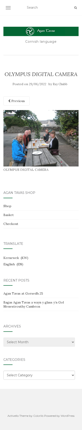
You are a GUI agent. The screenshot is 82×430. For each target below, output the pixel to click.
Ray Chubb (60, 84)
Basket (8, 215)
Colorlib (38, 415)
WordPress (67, 415)
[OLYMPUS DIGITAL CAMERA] (41, 138)
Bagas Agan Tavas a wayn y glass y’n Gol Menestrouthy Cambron (33, 304)
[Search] (75, 7)
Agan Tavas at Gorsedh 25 (23, 293)
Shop (7, 206)
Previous (17, 101)
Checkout (10, 224)
